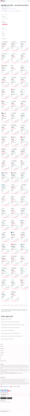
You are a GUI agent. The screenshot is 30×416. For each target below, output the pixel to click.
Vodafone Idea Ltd (13, 209)
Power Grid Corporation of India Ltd (15, 125)
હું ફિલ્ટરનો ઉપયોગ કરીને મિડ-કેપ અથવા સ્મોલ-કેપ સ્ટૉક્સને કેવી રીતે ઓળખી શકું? (11, 336)
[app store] (9, 398)
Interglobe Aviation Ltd (4, 161)
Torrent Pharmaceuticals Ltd (5, 173)
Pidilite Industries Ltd (23, 197)
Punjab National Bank (23, 280)
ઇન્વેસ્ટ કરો (5, 50)
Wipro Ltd (3, 197)
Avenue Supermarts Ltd (23, 114)
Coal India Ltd (4, 125)
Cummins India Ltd (14, 257)
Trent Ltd (13, 233)
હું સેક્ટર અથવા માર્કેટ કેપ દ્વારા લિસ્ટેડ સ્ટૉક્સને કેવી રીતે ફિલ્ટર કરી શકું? (10, 321)
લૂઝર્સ (6, 18)
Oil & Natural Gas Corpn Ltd (5, 102)
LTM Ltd (3, 292)
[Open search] (27, 1)
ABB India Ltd (12, 221)
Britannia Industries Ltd (14, 292)
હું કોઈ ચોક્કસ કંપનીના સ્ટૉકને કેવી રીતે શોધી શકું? (7, 330)
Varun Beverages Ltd (23, 257)
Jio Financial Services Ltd (24, 221)
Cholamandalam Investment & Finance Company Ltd (24, 209)
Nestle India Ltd (13, 102)
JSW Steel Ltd (4, 78)
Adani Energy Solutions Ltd (14, 161)
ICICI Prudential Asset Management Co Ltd (23, 233)
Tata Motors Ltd (13, 197)
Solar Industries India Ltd (14, 173)
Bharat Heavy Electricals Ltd (5, 245)
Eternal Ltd (13, 90)
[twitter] (4, 390)
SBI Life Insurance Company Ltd (5, 185)
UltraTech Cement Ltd (4, 66)
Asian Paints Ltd (13, 114)
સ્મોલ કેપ (4, 33)
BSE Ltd (12, 280)
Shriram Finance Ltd (23, 102)
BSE (6, 29)
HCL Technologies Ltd (23, 54)
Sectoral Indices (25, 305)
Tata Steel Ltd (4, 137)
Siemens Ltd (23, 245)
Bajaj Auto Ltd (23, 78)
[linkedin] (7, 390)
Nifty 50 (7, 305)
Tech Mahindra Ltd (4, 233)
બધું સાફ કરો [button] (6, 14)
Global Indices (19, 305)
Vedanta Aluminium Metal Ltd (14, 185)
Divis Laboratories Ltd (23, 125)
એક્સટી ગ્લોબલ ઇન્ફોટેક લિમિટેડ (5, 54)
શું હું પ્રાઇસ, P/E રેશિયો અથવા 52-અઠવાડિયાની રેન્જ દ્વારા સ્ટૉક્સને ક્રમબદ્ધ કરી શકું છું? (12, 324)
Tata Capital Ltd (4, 221)
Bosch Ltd (4, 257)
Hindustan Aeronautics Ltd (24, 66)
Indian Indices (15, 305)
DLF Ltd (3, 209)
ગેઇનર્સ (3, 18)
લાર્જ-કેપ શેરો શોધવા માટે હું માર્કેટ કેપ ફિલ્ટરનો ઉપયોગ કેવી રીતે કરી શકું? (10, 333)
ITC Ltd (12, 66)
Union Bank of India (13, 268)
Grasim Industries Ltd (4, 149)
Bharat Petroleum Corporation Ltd (24, 268)
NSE (3, 29)
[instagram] (2, 390)
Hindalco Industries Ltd (14, 137)
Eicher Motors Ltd (23, 137)
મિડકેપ (3, 34)
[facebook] (5, 390)
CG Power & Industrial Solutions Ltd (5, 268)
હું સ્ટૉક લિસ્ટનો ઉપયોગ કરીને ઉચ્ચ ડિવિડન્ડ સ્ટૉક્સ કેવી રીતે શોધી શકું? (10, 327)
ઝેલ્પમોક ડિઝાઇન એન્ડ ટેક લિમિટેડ (14, 54)
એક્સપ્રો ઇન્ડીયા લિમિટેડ (5, 42)
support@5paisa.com (6, 386)
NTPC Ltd (3, 90)
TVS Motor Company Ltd (23, 149)
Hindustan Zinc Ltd (4, 114)
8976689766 (18, 386)
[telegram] (1, 390)
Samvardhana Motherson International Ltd (24, 185)
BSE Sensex (3, 305)
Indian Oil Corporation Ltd (24, 161)
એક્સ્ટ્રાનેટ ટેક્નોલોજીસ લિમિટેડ (15, 42)
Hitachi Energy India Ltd (14, 245)
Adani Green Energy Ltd (14, 149)
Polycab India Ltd (4, 280)
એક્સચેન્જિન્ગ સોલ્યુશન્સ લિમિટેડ (24, 42)
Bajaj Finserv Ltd (13, 78)
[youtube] (8, 390)
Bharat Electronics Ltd (23, 90)
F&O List (11, 305)
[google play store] (3, 398)
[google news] (10, 390)
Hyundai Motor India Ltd (23, 173)
